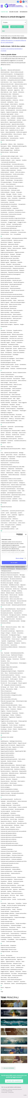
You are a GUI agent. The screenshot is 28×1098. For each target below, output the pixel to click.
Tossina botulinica (15, 933)
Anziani (24, 120)
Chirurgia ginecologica (6, 182)
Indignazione (11, 468)
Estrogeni (3, 366)
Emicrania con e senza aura (16, 338)
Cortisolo (3, 224)
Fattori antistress (22, 380)
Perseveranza (11, 681)
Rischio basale (13, 783)
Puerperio (15, 731)
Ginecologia (15, 432)
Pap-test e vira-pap (5, 655)
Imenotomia (3, 456)
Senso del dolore (5, 819)
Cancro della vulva (15, 158)
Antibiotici (13, 118)
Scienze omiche (16, 805)
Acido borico (20, 76)
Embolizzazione (4, 338)
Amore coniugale (5, 104)
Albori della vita (4, 92)
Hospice (23, 448)
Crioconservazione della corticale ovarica (10, 230)
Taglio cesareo (11, 903)
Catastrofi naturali (14, 168)
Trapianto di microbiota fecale (13, 935)
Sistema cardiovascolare (6, 871)
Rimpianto (14, 779)
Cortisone (8, 224)
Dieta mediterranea (15, 256)
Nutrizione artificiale (6, 623)
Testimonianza (4, 927)
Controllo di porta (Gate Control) (16, 220)
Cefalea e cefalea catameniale (8, 170)
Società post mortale (18, 881)
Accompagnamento (18, 74)
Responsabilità (22, 771)
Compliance (3, 200)
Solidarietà (9, 883)
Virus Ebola (14, 973)
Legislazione (4, 516)
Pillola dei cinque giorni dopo (8, 701)
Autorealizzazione (14, 138)
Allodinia (15, 96)
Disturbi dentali (4, 284)
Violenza (24, 971)
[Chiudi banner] (25, 534)
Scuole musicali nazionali (7, 809)
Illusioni (15, 454)
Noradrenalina (4, 621)
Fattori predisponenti (6, 390)
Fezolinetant (14, 402)
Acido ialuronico (4, 82)
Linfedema (18, 524)
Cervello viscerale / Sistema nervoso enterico (11, 178)
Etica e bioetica (15, 366)
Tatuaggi (3, 905)
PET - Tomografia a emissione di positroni (11, 685)
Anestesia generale (10, 110)
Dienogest (18, 254)
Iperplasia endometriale (6, 496)
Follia (23, 416)
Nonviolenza (19, 619)
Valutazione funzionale (6, 963)
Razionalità (3, 761)
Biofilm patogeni (5, 148)
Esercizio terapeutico (6, 360)
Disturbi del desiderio (6, 280)
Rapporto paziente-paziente (7, 757)
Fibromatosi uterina (5, 406)
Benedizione (20, 144)
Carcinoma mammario (19, 166)
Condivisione (14, 206)
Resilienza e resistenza (19, 769)
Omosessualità (4, 635)
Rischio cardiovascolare (6, 785)
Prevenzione (15, 713)
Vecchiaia (13, 965)
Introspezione (4, 490)
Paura (6, 673)
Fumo (20, 420)
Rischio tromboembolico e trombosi (9, 789)
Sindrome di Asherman (6, 849)
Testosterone (12, 927)
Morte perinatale (5, 601)
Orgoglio (25, 637)
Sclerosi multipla (12, 807)
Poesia (20, 705)
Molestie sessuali (10, 593)
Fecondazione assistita (15, 396)
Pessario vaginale (22, 683)
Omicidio (14, 633)
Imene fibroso (22, 454)
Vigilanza (12, 971)
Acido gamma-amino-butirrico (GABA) (16, 80)
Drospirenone (4, 326)
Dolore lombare (13, 306)
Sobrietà (10, 881)
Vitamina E (16, 981)
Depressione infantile (13, 244)
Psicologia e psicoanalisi (6, 727)
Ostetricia (23, 643)
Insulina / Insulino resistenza (16, 480)
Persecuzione (4, 681)
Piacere (12, 687)
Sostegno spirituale (5, 887)
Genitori (3, 432)
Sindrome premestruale (6, 865)
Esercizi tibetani (20, 358)
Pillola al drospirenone (6, 691)
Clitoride (14, 194)
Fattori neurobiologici (6, 388)
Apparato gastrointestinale (16, 122)
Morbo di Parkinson (14, 597)
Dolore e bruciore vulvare (15, 304)
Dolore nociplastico (15, 312)
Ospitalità (3, 641)
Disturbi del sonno (16, 280)
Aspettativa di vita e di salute (16, 130)
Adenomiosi (15, 86)
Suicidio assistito (21, 899)
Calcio (21, 156)
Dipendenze (13, 262)
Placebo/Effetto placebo (7, 703)
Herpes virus (10, 446)
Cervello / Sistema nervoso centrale (9, 176)
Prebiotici (19, 709)
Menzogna (22, 575)
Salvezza (3, 803)
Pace (2, 653)
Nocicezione (22, 617)
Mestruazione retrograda (7, 577)
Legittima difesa (12, 516)
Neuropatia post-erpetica (7, 613)
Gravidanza (10, 440)
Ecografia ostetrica (17, 330)
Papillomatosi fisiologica (17, 655)
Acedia (2, 76)
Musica (3, 603)
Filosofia (3, 408)
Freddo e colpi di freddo (11, 420)
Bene (15, 144)
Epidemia (3, 350)
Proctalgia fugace (5, 715)
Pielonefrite (22, 687)
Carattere (24, 160)
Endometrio (19, 342)
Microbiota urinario (17, 581)
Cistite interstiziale (5, 190)
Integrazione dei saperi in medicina (9, 482)
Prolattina (3, 723)
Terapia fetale (4, 919)
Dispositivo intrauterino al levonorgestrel (10, 274)
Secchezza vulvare (15, 811)
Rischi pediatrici (4, 783)
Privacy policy (4, 1092)
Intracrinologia (20, 488)
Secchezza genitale (19, 809)
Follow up (11, 418)
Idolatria (3, 454)
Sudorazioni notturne (6, 899)
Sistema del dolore (5, 873)
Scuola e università (22, 807)
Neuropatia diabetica (6, 611)
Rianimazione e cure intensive (8, 777)
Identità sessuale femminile (11, 452)
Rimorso (3, 779)
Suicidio (14, 899)
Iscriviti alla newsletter (14, 1081)
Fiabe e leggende (22, 402)
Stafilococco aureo (17, 891)
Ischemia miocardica (6, 500)
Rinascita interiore (5, 781)
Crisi (23, 230)
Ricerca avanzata (17, 26)
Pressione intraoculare (12, 711)
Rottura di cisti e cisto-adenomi (8, 795)
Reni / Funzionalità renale (7, 769)
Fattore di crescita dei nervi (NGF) (9, 380)
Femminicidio (14, 400)
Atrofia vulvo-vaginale (21, 132)
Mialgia (23, 577)
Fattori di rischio (18, 384)
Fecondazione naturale (6, 398)
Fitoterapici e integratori (6, 412)
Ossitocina (19, 641)
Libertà (12, 520)
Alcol (11, 92)
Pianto (16, 687)
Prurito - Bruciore (13, 725)
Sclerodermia (4, 807)
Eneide (2, 348)
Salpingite (3, 801)
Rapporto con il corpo (6, 747)
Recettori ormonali (11, 761)
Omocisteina (20, 633)
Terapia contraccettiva (21, 913)
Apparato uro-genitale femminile (9, 126)
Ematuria (20, 336)
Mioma (2, 589)
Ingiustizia (22, 472)
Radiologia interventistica (16, 741)
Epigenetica (9, 350)
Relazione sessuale (5, 767)
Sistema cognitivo (18, 871)
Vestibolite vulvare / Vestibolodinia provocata (11, 969)
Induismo (3, 470)
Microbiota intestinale (6, 581)
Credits (25, 1095)
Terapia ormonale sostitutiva (8, 923)
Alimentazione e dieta (6, 94)
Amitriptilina (10, 102)
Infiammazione (9, 472)
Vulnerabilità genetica (21, 983)
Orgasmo (19, 637)
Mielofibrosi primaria (14, 585)
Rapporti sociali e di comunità (8, 745)
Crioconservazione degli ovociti (13, 226)
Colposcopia (4, 198)
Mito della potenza (5, 591)
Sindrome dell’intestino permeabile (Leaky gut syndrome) (12, 846)
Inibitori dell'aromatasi (13, 474)
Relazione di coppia (20, 765)
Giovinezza (8, 434)
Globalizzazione (10, 436)
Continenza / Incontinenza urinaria (16, 212)
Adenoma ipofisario (6, 86)
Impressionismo (4, 462)
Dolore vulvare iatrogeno (7, 324)
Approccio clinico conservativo (8, 128)
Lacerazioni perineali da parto (17, 510)
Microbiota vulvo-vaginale (7, 583)
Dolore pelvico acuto (5, 316)
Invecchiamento (12, 490)
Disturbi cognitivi (5, 276)
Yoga (2, 991)
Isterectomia (22, 500)
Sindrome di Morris (17, 853)
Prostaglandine (4, 725)
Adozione (15, 88)
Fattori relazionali (16, 394)
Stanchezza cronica (5, 893)
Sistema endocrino (15, 873)
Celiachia (19, 170)
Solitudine (16, 883)
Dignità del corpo (5, 260)
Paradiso (3, 659)
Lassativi (20, 512)
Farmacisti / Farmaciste (6, 378)
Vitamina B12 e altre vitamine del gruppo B (11, 979)
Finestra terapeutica (11, 408)
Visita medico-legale (6, 975)
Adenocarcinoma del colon (7, 84)
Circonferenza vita (19, 186)
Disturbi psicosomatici (15, 288)
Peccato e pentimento (6, 677)
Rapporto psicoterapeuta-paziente (9, 759)
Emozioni (13, 342)
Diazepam (12, 254)
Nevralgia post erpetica (15, 615)
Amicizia (21, 100)
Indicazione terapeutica (6, 464)
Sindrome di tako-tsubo (17, 855)
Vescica (12, 967)
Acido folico (3, 80)
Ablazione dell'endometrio (14, 70)
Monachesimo (19, 593)
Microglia (16, 583)
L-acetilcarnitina (4, 510)
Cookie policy (11, 1092)
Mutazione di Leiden (6, 605)
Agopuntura (17, 90)
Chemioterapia (9, 180)
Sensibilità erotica (19, 817)
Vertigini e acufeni (5, 967)
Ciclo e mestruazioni (11, 184)
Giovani (2, 434)
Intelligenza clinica (5, 484)
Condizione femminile (6, 208)
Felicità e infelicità (5, 400)
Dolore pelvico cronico (17, 316)
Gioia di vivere (22, 432)
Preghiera (3, 711)
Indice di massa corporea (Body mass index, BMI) (12, 466)
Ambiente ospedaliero (6, 100)
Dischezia (3, 264)
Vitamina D (9, 981)
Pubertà (15, 729)
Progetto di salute (5, 719)
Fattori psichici (4, 392)
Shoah (22, 825)
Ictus (2, 452)
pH (8, 687)
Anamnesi (13, 106)
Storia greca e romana (6, 897)
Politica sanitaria (21, 707)
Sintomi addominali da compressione (10, 867)
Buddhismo (17, 150)
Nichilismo (24, 615)
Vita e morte (4, 977)
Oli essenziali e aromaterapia (8, 631)
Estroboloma (23, 364)
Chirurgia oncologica (18, 182)
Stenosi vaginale (5, 895)
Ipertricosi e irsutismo (6, 498)
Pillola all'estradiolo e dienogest (8, 693)
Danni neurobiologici (6, 238)
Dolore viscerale (4, 322)
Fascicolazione (16, 378)
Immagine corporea (21, 456)
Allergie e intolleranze (6, 96)
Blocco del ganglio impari (7, 150)
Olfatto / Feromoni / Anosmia (8, 629)
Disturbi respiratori (5, 290)
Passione (3, 665)
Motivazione (13, 601)
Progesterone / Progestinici (15, 717)
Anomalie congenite (5, 116)
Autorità (22, 138)
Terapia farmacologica (19, 917)
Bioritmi (17, 148)
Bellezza (10, 144)
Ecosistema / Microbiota (6, 332)
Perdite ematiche (5, 679)
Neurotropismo (4, 615)
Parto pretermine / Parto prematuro (9, 663)
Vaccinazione (9, 955)
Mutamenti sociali (18, 603)
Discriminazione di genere (7, 266)
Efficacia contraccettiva (17, 334)
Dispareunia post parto (18, 268)
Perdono (21, 679)
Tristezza (23, 937)
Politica (14, 707)
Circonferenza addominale (7, 186)
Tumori (3, 941)
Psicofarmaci (22, 725)
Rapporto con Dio (20, 745)
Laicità (7, 512)
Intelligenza (22, 482)
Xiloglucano (7, 987)
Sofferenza (3, 883)
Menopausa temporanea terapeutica (9, 575)
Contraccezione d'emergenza (8, 216)
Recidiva (20, 761)
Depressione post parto (6, 246)
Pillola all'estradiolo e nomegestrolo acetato (11, 695)
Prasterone (13, 709)
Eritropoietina (8, 352)
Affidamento (4, 90)
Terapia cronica (4, 915)
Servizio (2, 823)
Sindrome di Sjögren (6, 855)
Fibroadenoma (4, 404)
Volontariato (7, 983)
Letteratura (15, 518)
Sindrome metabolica (17, 859)
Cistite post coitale (15, 190)
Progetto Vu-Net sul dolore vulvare (9, 721)
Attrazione (10, 136)
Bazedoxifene (4, 144)
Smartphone (4, 881)
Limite (2, 524)
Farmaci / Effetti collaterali (7, 376)
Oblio (19, 627)
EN (26, 1)
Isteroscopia (4, 502)
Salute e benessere (22, 801)
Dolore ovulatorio (17, 314)
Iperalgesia (3, 492)
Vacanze (3, 955)
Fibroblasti (12, 404)
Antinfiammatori (12, 120)
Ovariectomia (14, 645)
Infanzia (8, 470)
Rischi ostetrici (21, 781)
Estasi (13, 360)
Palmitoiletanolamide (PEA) (17, 653)
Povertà (7, 709)
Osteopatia (3, 643)
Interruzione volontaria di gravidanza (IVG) (11, 486)
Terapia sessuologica (21, 923)
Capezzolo (18, 160)
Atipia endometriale (10, 132)
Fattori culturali (13, 382)
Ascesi (22, 128)
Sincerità (18, 827)
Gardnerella (10, 426)
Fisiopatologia (20, 408)
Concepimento (21, 204)
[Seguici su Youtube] (21, 2)
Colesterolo (9, 196)
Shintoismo (16, 825)
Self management (5, 813)
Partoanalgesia (22, 663)
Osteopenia (10, 643)
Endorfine (22, 346)
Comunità (11, 202)
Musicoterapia (9, 603)
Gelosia (10, 428)
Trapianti (3, 935)
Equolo (2, 352)
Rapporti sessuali (22, 743)
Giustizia (22, 434)
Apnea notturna (4, 122)
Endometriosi (4, 344)
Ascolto (2, 130)
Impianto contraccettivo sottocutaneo (10, 460)
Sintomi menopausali (6, 869)
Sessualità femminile (11, 823)
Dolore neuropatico (18, 310)
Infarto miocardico (16, 470)
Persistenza (19, 681)
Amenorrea (15, 100)
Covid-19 (3, 226)
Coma (9, 198)
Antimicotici (3, 120)
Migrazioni (23, 585)
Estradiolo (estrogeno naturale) (8, 362)
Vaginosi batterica (10, 961)
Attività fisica (4, 136)
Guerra (9, 442)
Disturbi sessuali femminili (17, 290)
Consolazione (4, 212)
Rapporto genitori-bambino (7, 751)
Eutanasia (12, 368)
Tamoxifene (18, 903)
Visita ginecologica (22, 973)
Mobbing (19, 591)
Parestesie (22, 659)
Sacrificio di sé (17, 799)
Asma (6, 130)
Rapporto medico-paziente (7, 755)
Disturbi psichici (5, 288)
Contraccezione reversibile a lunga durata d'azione (13, 218)
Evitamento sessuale (21, 368)
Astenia (2, 132)
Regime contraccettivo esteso (8, 765)
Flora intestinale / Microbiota (8, 414)
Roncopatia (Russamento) (17, 793)
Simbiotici (12, 827)
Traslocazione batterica (6, 937)
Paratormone (16, 659)
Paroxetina (3, 661)
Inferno (23, 470)
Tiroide (23, 927)
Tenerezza (19, 909)
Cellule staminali (5, 172)
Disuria (2, 298)
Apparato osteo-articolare (18, 124)
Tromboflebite (10, 939)
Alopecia (20, 96)
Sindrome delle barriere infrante (8, 841)
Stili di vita (12, 895)
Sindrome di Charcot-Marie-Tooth (9, 851)
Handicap (3, 446)
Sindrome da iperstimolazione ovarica (10, 829)
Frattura (3, 420)
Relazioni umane (15, 767)
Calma (7, 158)
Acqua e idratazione (18, 82)
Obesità (2, 627)
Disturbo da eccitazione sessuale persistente (11, 294)
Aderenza (3, 88)
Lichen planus (4, 522)
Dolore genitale (4, 306)
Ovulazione (3, 649)
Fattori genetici (4, 386)
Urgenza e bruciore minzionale (8, 947)
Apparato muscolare (5, 124)
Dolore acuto (21, 300)
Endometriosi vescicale (6, 346)
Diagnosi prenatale (19, 252)
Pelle (19, 677)
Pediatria (14, 677)
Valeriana (18, 961)
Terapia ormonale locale (6, 921)
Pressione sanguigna (6, 713)
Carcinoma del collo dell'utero (8, 162)
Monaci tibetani (4, 595)
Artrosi (18, 128)
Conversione (4, 222)
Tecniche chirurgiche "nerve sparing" (10, 907)
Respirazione (15, 771)
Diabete (24, 248)
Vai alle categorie (9, 1068)
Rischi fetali (13, 781)
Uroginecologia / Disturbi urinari (8, 949)
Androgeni (19, 106)
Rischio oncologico (5, 787)
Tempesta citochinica (6, 909)
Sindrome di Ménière (6, 853)
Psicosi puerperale (18, 727)
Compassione (22, 198)
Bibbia (9, 146)
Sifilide (2, 827)
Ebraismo (3, 330)
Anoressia (3, 118)
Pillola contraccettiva (6, 697)
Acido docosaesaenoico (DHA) (16, 78)
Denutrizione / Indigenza (7, 242)
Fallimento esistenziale (6, 372)
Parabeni (20, 657)
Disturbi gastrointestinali (16, 284)
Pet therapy (3, 687)
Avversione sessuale (11, 140)
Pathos (7, 665)
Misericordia (24, 589)
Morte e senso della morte (16, 599)
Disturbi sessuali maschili (7, 292)
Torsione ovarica (5, 933)
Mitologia (14, 591)
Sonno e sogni (20, 885)
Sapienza (9, 803)
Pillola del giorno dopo (21, 701)
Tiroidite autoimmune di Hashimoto (9, 929)
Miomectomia (8, 589)
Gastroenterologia (19, 426)
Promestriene (10, 723)
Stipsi (17, 895)
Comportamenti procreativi (14, 200)
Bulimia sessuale (14, 152)
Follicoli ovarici (4, 418)
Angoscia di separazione (12, 112)
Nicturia (3, 617)
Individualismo (19, 468)
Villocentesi (18, 971)
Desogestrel (3, 248)
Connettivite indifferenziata (7, 210)
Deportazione (17, 242)
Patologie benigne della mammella (9, 667)
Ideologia (21, 452)
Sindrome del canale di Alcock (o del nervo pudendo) (13, 831)
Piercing (3, 689)
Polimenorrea (4, 707)
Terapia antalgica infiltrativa (7, 913)
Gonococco (20, 438)
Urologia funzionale (5, 951)
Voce (2, 983)
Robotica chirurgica (5, 793)
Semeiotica (13, 813)
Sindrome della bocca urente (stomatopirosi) (11, 837)
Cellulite (12, 172)
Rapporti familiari (12, 743)
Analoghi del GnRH (5, 106)
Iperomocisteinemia (5, 494)
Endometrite (16, 346)
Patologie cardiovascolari (7, 669)
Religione (22, 767)
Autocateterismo (5, 138)
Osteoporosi (17, 643)
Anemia (2, 110)
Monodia (21, 595)
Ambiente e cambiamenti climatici (9, 98)
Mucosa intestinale (21, 601)
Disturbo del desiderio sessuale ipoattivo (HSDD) (12, 296)
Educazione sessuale (6, 334)
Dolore (14, 300)
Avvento (3, 140)
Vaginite (3, 961)
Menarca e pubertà (20, 566)
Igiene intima (9, 454)
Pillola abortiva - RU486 (11, 689)
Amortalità (21, 104)
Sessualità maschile (22, 823)
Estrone (8, 366)
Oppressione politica (6, 637)
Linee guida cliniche (10, 524)
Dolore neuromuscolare (6, 310)
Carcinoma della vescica (18, 164)
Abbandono (3, 70)
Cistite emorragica (12, 188)
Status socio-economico (17, 893)
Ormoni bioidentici (5, 639)
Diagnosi (3, 250)
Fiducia (20, 406)
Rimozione (8, 779)
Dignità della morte (15, 260)
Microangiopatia (5, 579)
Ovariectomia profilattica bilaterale (9, 647)
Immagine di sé (4, 458)
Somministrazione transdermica (8, 885)
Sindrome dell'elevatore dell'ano (8, 833)
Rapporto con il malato (17, 747)
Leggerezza (21, 514)
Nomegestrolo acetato (9, 619)
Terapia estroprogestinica (7, 917)
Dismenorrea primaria (6, 268)
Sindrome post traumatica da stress (10, 863)
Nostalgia (23, 621)
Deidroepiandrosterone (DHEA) (19, 238)
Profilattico (18, 715)
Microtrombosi (4, 585)
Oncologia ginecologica (14, 635)
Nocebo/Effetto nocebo (12, 617)
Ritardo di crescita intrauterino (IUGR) (10, 791)
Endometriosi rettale (13, 344)
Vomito (13, 983)
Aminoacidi (3, 102)
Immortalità (12, 458)
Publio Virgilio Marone (6, 731)
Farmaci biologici (19, 376)
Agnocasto (10, 90)
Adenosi (21, 86)
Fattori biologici (4, 382)
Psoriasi (10, 729)
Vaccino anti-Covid (21, 957)
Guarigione (3, 442)
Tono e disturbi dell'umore (20, 931)
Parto (8, 661)
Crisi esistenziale (5, 232)
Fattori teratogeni (5, 396)
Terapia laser (12, 919)
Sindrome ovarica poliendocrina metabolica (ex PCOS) (13, 861)
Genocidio (8, 432)
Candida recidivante (5, 160)
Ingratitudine (4, 474)
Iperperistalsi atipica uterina (18, 494)
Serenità (15, 821)
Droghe (22, 324)
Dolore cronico (4, 304)
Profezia (12, 715)
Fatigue (23, 378)
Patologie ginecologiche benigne (8, 671)
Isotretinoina (15, 500)
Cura (11, 234)
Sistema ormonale (18, 879)
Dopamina (16, 324)
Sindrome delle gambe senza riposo (9, 843)
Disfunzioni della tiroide (20, 266)
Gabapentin (3, 426)
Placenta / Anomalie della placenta (9, 705)
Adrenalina (22, 88)
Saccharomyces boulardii (7, 799)
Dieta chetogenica (5, 256)
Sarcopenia (15, 803)
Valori (23, 961)
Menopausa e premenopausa (8, 568)
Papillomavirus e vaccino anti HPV (9, 657)
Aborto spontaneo (5, 72)
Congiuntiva (15, 208)
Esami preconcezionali (6, 354)
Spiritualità (3, 891)
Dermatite (15, 246)
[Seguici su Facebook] (18, 2)
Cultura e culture (5, 234)
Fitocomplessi (15, 410)
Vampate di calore (17, 963)
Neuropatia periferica (17, 611)
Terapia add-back (5, 911)
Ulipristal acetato (5, 945)
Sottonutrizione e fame (6, 889)
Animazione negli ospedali (7, 114)
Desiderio (21, 246)
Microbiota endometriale (16, 579)
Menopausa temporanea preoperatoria (10, 573)
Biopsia (12, 148)
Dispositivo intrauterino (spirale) (16, 272)
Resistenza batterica (5, 771)
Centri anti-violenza (20, 172)
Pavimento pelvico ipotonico (7, 675)
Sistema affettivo (16, 869)
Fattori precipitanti (16, 388)
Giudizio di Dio (15, 434)
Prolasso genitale (23, 721)
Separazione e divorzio (6, 821)
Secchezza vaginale (5, 811)
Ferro (19, 400)
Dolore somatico (14, 320)
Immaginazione (11, 456)
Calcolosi (3, 158)
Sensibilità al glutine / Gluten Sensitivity (10, 815)
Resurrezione (4, 773)
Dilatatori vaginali (5, 262)
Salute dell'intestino (11, 801)
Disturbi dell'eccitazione (6, 282)
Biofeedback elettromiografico (19, 146)
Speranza (15, 889)
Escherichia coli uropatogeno (8, 358)
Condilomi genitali (5, 206)
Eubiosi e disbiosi (5, 368)
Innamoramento (4, 476)
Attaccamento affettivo (6, 134)
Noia (2, 619)
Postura (2, 709)
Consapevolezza (19, 210)
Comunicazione (4, 202)
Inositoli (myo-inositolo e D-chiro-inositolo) (11, 478)
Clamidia (3, 194)
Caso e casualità (4, 168)
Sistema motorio (21, 877)
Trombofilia (3, 939)
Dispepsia (21, 270)
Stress (14, 897)
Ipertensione (17, 496)
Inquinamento (4, 480)
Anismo (16, 114)
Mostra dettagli (19, 558)
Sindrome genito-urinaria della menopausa (11, 857)
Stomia (21, 895)
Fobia (12, 416)
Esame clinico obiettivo (18, 352)
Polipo (9, 707)
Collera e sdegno (17, 196)
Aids (22, 90)
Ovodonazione (22, 647)
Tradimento (23, 933)
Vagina (2, 959)
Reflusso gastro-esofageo (7, 763)
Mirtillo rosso (16, 589)
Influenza (17, 472)
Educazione (16, 332)
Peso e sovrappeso (12, 683)
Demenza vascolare (18, 240)
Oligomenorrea (19, 631)
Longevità (13, 526)
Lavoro (8, 514)
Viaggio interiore (5, 971)
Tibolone (19, 927)
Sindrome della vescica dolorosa (8, 839)
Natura (2, 609)
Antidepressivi (20, 118)
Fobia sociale (18, 416)
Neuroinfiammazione (10, 609)
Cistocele (13, 192)
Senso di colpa (13, 819)
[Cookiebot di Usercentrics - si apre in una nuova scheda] (17, 534)
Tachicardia (3, 903)
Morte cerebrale (4, 599)
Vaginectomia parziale (10, 959)
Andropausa (4, 108)
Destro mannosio (17, 248)
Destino (9, 248)
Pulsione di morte (5, 733)
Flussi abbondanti (5, 416)
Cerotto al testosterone (6, 174)
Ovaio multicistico (5, 645)
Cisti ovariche (4, 188)
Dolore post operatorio (6, 318)
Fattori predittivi (16, 390)
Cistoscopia (19, 192)
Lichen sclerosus (13, 522)
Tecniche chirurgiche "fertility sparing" (16, 905)
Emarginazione (13, 336)
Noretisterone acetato (14, 621)
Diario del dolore (5, 254)
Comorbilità (14, 198)
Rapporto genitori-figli (20, 751)
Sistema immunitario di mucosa (8, 877)
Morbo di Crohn (4, 597)
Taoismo (25, 903)
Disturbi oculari (14, 286)
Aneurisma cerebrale (21, 110)
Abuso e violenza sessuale (17, 72)
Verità (23, 965)
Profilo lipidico (4, 717)
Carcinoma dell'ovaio (6, 164)
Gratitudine (3, 440)
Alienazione (21, 92)
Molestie (3, 593)
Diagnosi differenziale (11, 250)
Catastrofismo (23, 168)
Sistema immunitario (6, 875)
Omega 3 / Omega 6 (5, 633)
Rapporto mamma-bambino (7, 753)
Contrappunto (4, 220)
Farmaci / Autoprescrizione (19, 372)
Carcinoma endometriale (7, 166)
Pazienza (17, 675)
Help (3, 31)
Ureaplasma (13, 945)
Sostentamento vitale (16, 887)
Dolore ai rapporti (5, 302)
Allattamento (15, 94)
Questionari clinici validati (7, 737)
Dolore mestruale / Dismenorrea (8, 308)
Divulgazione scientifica (6, 300)
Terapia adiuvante (14, 911)
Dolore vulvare (13, 11)
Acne (11, 82)
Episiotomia (22, 350)
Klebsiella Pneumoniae (6, 506)
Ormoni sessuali (16, 639)
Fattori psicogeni (13, 392)
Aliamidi (15, 92)
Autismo (16, 136)
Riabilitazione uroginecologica (8, 775)
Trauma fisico (16, 937)
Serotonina (20, 821)
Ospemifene (24, 639)
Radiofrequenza (4, 741)
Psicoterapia (4, 729)
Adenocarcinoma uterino (21, 84)
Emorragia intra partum (17, 340)
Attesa (24, 134)
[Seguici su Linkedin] (23, 2)
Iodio (23, 490)
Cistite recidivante (5, 192)
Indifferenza (4, 468)
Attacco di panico (17, 134)
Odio (23, 627)
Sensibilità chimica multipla (7, 817)
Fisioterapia (3, 410)
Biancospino (4, 146)
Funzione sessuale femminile (8, 422)
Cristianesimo (13, 232)
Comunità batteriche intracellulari (9, 204)
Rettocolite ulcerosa (14, 773)
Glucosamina (18, 436)
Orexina (14, 637)
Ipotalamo (15, 498)
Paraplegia (8, 659)
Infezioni (3, 472)
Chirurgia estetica (18, 180)
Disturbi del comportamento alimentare (10, 278)
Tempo (14, 909)
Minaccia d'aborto (5, 587)
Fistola (9, 410)
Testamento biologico (16, 925)
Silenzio (7, 827)
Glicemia (3, 436)
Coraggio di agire (12, 222)
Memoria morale (10, 566)
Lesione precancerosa (6, 518)
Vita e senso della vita (13, 977)
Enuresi (15, 348)
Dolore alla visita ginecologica (18, 302)
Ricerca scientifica (21, 777)
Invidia (19, 490)
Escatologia (15, 354)
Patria (2, 673)
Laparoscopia (13, 512)
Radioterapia (4, 743)
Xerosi (2, 987)
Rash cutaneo (22, 759)
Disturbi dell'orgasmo (19, 282)
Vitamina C (3, 981)
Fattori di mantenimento (6, 384)
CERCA (25, 6)
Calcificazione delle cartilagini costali (9, 156)
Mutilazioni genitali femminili (19, 605)
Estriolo (17, 364)
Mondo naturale (13, 595)
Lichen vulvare (21, 522)
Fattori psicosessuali (5, 394)
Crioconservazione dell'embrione (9, 228)
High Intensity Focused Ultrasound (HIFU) (10, 448)
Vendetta (18, 965)
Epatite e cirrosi (22, 348)
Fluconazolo (19, 414)
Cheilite (2, 180)
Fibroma (18, 404)
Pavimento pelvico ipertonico (16, 673)
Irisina (20, 498)
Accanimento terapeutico (7, 74)
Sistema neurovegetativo (7, 879)
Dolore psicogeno (5, 320)
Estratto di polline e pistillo (7, 364)
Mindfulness (14, 587)
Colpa (24, 196)
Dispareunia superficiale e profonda (9, 270)
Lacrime (3, 512)
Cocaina (20, 194)
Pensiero (24, 677)
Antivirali (19, 120)
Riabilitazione (23, 773)
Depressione (4, 244)
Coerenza (3, 196)
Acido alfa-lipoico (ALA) (10, 76)
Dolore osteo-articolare (6, 314)
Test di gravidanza (5, 925)
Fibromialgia (14, 406)
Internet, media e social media (18, 484)
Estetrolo (18, 360)
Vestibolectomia (19, 967)
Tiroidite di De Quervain (6, 931)
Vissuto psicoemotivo (17, 975)
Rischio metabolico (17, 785)
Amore (16, 102)
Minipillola (20, 587)
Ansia (8, 118)
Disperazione (4, 272)
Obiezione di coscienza (11, 627)
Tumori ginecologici (11, 941)
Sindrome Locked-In (5, 859)
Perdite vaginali (14, 679)
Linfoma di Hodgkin (5, 526)
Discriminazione (16, 264)
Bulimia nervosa (4, 152)
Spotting (9, 891)
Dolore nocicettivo (5, 312)
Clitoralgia (8, 194)
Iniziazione (23, 474)
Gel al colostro (4, 428)
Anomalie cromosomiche (17, 116)
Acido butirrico (4, 78)
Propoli (16, 723)
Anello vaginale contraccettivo (15, 108)
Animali (21, 112)
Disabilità (20, 262)
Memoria (3, 566)
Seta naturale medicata (7, 825)
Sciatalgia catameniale (6, 805)
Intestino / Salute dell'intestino (8, 488)
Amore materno (14, 104)
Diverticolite (14, 298)
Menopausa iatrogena (21, 568)
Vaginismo (19, 959)
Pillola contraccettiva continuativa (9, 699)
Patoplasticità (21, 671)
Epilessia (15, 350)
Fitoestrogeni (23, 410)
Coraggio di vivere (21, 222)
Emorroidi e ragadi (5, 342)
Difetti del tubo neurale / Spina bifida (10, 258)
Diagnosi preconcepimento (7, 252)
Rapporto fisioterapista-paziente (8, 749)
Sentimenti (21, 819)
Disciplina (9, 264)
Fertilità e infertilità (5, 402)
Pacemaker (6, 653)
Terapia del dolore (13, 915)
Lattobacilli (3, 514)
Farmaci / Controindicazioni (7, 374)
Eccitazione (9, 330)
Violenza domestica (5, 973)
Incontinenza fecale (14, 462)
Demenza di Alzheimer (6, 240)
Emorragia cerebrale (6, 340)
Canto (13, 160)
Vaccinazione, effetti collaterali (8, 957)
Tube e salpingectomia (21, 939)
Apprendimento (21, 126)
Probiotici (21, 713)
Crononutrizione (22, 232)
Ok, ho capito (14, 562)
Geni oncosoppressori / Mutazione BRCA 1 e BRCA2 (13, 430)
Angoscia (3, 112)
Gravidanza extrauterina (20, 440)
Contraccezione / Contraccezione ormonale (11, 214)
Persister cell (4, 683)
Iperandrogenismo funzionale (14, 492)
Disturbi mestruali (5, 286)
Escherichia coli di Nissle (7, 356)
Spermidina (21, 889)
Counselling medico (17, 224)
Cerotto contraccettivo (18, 174)
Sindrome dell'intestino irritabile (8, 835)
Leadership (14, 514)
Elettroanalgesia (4, 336)
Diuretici (7, 298)
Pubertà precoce (22, 729)
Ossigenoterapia (11, 641)
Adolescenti (9, 88)
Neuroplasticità (18, 613)
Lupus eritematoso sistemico (8, 528)
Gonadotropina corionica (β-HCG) (9, 438)
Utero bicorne (14, 951)
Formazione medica (19, 418)
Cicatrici (3, 184)
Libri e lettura (19, 520)
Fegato (18, 398)
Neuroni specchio (21, 609)
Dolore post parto (17, 318)
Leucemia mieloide (5, 520)
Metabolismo (17, 577)
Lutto (17, 528)
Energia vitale (8, 348)
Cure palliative (17, 234)
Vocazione (22, 981)
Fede (14, 398)
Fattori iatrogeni (13, 386)
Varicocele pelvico (5, 965)
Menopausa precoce (6, 571)
